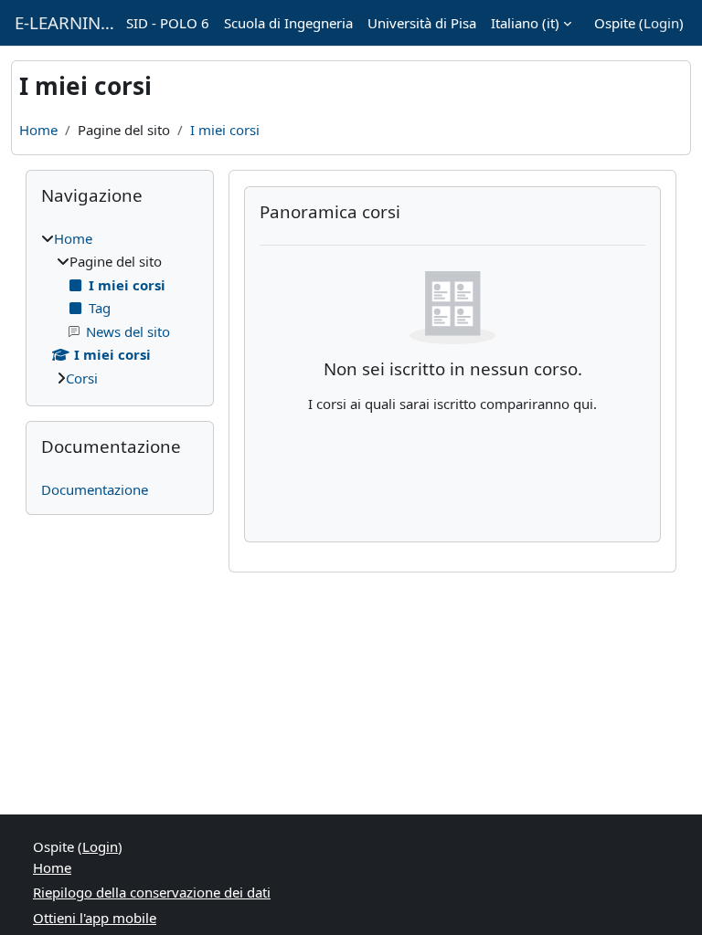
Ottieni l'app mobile (94, 918)
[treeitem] (119, 308)
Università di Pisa (421, 23)
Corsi (82, 378)
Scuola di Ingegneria (288, 23)
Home (38, 130)
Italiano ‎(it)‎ (525, 23)
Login (661, 23)
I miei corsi (225, 130)
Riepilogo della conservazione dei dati (152, 892)
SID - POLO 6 (167, 23)
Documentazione (94, 489)
